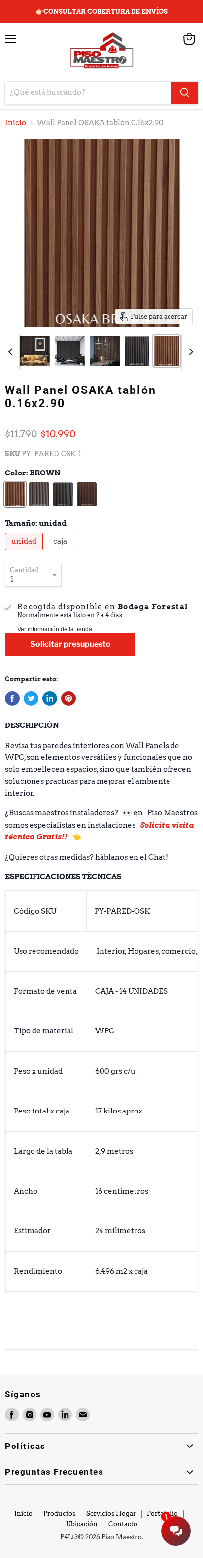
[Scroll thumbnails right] (189, 352)
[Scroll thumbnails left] (12, 352)
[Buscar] (184, 93)
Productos (59, 1513)
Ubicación (82, 1524)
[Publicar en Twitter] (31, 698)
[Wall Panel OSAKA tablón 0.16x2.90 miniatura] (35, 351)
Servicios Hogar (111, 1513)
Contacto (122, 1524)
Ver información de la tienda (54, 629)
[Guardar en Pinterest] (68, 698)
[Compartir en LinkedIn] (49, 698)
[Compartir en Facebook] (12, 698)
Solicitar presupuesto (70, 644)
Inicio (15, 123)
